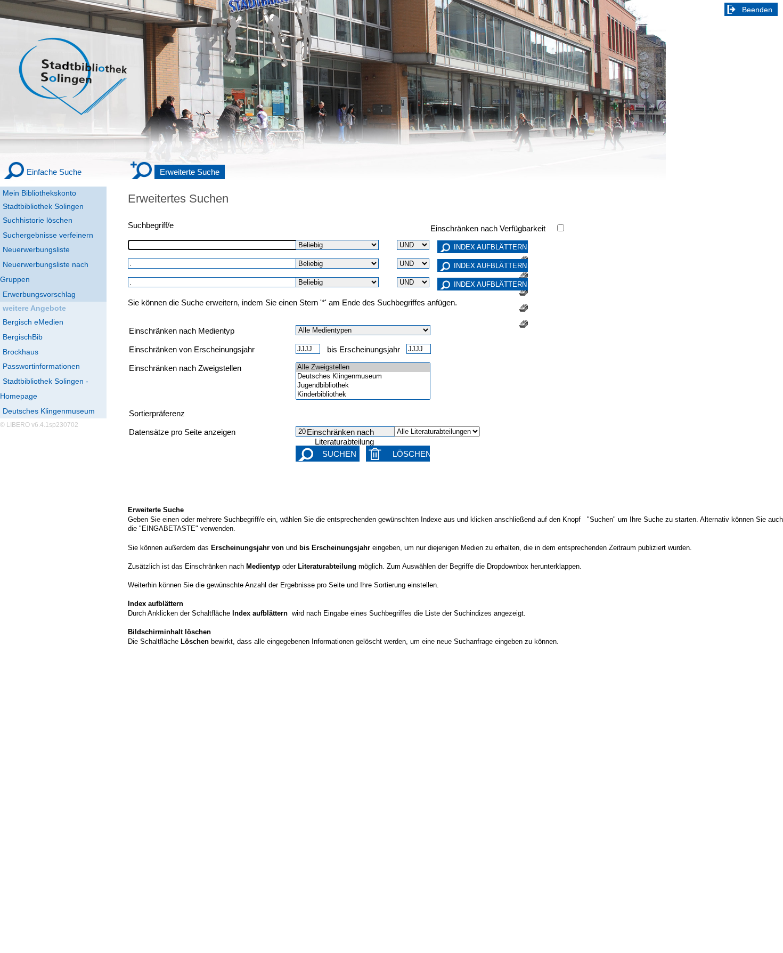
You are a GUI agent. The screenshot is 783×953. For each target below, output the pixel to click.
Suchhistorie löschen (37, 220)
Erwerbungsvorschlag (39, 294)
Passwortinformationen (41, 366)
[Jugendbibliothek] (363, 385)
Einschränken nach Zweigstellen (185, 368)
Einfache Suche (54, 171)
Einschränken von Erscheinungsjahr (192, 349)
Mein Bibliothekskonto (39, 193)
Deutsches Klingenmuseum (49, 411)
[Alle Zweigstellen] (363, 367)
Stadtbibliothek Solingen (43, 206)
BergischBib (23, 337)
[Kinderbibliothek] (363, 394)
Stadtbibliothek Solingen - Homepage (44, 388)
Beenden (757, 9)
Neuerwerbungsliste (36, 249)
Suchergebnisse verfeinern (48, 235)
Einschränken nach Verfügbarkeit (487, 228)
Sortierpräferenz (157, 413)
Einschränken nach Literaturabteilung (340, 437)
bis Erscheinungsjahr (363, 349)
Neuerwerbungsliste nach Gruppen (44, 272)
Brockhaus (20, 352)
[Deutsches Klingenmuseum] (363, 376)
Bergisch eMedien (33, 322)
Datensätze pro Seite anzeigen (182, 432)
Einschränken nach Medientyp (181, 331)
